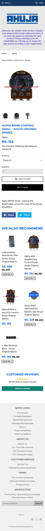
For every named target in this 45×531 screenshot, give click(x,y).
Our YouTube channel (22, 447)
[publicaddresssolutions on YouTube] (40, 520)
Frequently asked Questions (22, 468)
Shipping (19, 146)
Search (21, 515)
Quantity (5, 156)
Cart (40, 3)
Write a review (22, 388)
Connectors (22, 413)
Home (4, 53)
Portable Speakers (22, 416)
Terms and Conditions (22, 478)
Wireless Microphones (22, 423)
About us (22, 444)
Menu (7, 3)
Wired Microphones (22, 420)
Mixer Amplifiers (22, 434)
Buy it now (22, 187)
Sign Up (39, 503)
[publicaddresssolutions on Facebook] (32, 520)
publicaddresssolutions (23, 526)
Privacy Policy (22, 485)
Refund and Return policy (22, 481)
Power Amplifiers (22, 430)
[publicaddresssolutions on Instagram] (36, 520)
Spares (14, 53)
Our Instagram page (22, 454)
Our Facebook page (22, 451)
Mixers (22, 427)
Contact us (22, 464)
